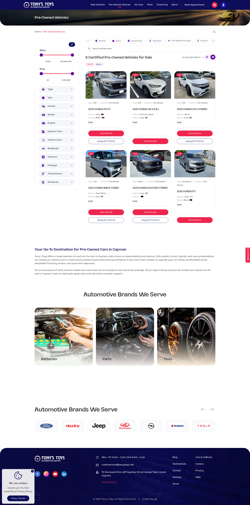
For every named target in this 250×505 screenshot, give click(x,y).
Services (138, 5)
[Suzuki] (177, 426)
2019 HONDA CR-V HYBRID (192, 109)
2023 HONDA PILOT (99, 109)
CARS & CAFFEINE (248, 252)
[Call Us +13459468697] (214, 5)
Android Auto (136, 41)
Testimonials (179, 464)
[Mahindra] (125, 426)
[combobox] (60, 89)
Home (38, 32)
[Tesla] (203, 426)
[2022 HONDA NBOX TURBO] (106, 163)
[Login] (223, 5)
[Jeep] (99, 426)
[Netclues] (156, 499)
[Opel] (151, 426)
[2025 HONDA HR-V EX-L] (150, 85)
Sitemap (177, 477)
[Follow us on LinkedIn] (64, 474)
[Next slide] (212, 41)
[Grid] (212, 57)
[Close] (32, 471)
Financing (162, 5)
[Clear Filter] (72, 44)
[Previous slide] (88, 41)
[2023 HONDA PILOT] (106, 85)
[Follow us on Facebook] (37, 474)
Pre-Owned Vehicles (119, 5)
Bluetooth (157, 41)
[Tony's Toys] (39, 5)
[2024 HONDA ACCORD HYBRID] (150, 163)
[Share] (214, 32)
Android (102, 41)
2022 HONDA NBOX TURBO (103, 188)
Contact (177, 471)
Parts (150, 5)
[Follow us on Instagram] (46, 474)
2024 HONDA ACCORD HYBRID (150, 188)
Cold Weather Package (181, 41)
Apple (118, 41)
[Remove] (101, 64)
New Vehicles (98, 5)
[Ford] (46, 426)
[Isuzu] (72, 426)
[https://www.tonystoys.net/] (50, 461)
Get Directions (109, 482)
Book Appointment (195, 5)
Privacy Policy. (24, 491)
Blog (175, 457)
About (174, 5)
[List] (206, 57)
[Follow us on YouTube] (55, 474)
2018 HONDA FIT (186, 191)
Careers (199, 464)
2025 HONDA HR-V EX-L (146, 109)
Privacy (199, 471)
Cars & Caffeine (203, 457)
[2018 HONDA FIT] (194, 163)
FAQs (198, 477)
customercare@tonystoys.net (118, 465)
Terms (176, 484)
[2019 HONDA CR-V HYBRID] (194, 85)
